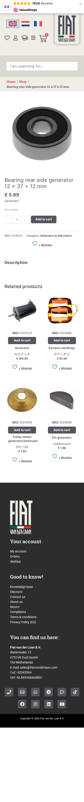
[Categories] (33, 37)
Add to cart (43, 219)
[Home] (67, 28)
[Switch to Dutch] (25, 24)
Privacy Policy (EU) (23, 622)
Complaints (18, 612)
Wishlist (15, 561)
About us (16, 602)
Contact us (17, 597)
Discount (16, 592)
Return (14, 607)
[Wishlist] (7, 37)
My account (18, 551)
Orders (14, 556)
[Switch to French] (38, 24)
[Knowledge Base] (24, 37)
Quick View (22, 324)
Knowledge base (21, 587)
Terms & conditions (23, 617)
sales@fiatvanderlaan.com (38, 667)
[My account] (15, 37)
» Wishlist (45, 245)
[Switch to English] (12, 24)
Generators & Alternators (56, 235)
